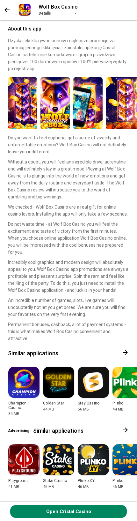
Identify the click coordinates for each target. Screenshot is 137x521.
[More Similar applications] (125, 353)
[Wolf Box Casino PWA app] (25, 10)
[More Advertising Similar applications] (125, 431)
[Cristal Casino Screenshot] (88, 103)
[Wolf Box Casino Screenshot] (22, 103)
